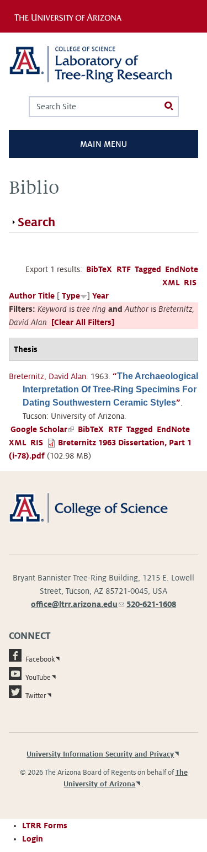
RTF (123, 269)
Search (36, 222)
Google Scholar (42, 429)
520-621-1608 (151, 604)
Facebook (40, 659)
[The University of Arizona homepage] (70, 16)
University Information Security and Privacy (100, 754)
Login (32, 838)
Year (100, 295)
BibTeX (99, 269)
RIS (190, 282)
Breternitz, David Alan (47, 376)
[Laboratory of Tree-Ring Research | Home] (103, 64)
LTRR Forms (44, 825)
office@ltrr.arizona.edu (77, 604)
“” (110, 389)
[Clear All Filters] (82, 322)
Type (71, 295)
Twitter (35, 696)
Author (22, 295)
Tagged (148, 269)
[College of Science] (103, 507)
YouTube (38, 677)
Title (46, 295)
